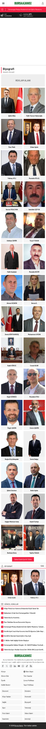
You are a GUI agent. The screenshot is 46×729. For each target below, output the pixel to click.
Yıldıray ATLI (12, 178)
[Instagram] (11, 666)
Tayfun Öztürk (34, 553)
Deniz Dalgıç (34, 459)
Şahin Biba (11, 116)
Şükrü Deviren (12, 490)
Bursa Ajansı (19, 726)
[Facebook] (2, 666)
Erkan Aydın (34, 147)
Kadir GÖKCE (11, 366)
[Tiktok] (27, 666)
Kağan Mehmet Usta (12, 522)
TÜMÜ (42, 566)
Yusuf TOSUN (34, 241)
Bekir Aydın (34, 490)
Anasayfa (5, 72)
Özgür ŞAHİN (11, 428)
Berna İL (34, 303)
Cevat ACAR (34, 366)
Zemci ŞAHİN (34, 428)
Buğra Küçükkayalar (12, 459)
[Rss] (31, 666)
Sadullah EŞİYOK (34, 209)
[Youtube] (19, 666)
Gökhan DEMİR (12, 241)
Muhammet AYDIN (34, 334)
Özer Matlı (11, 147)
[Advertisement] (23, 42)
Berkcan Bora (11, 553)
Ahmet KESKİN (12, 303)
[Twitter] (6, 666)
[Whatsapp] (23, 666)
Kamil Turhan (34, 522)
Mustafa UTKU (34, 397)
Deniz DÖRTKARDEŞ (12, 334)
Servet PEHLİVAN (12, 209)
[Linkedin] (15, 666)
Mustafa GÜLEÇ (34, 178)
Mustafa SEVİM (34, 272)
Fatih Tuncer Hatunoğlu (34, 116)
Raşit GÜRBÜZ (12, 397)
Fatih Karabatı (12, 272)
